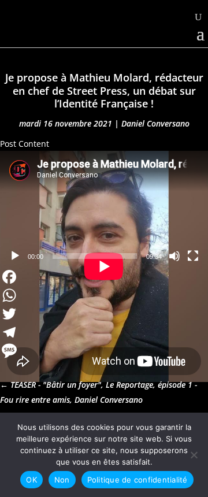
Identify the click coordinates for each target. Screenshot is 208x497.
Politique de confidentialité (137, 479)
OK (31, 479)
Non (62, 479)
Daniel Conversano (155, 123)
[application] (104, 209)
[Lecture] (15, 256)
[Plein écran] (193, 256)
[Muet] (174, 256)
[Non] (193, 455)
